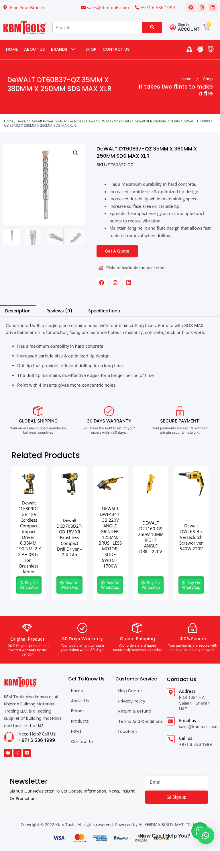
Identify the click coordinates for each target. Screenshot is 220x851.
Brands (59, 49)
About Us (34, 49)
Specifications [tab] (104, 311)
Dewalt (22, 121)
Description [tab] (18, 311)
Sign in (183, 24)
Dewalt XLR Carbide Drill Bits (157, 121)
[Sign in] (173, 27)
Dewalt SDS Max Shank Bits (108, 121)
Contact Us (116, 49)
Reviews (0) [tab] (59, 311)
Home (12, 49)
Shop (90, 49)
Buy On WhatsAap (29, 585)
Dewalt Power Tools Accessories (57, 121)
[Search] (152, 27)
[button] (75, 153)
